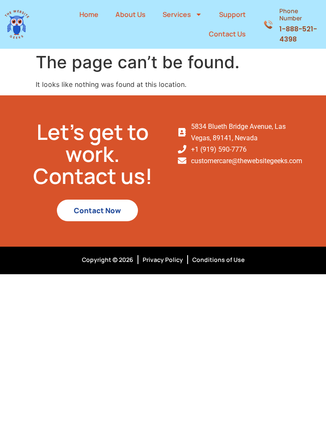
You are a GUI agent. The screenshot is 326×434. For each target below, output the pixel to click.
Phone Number (290, 14)
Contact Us (227, 34)
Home (88, 14)
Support (232, 14)
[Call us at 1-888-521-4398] (268, 24)
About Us (130, 14)
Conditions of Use (218, 260)
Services (177, 14)
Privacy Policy (163, 260)
